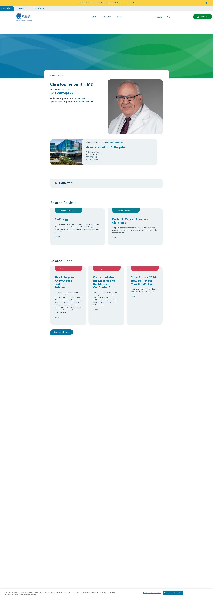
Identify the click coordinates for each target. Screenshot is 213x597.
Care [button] (94, 16)
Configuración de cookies (152, 593)
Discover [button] (107, 16)
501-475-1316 (81, 98)
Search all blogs (61, 332)
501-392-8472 (62, 93)
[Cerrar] (209, 592)
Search (160, 16)
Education (67, 183)
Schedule (204, 16)
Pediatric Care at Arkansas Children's (130, 221)
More (57, 236)
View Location (91, 159)
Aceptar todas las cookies (173, 593)
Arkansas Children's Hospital (106, 147)
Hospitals (5, 8)
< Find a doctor (57, 76)
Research (22, 8)
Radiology (62, 219)
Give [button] (119, 16)
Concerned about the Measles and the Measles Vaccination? (105, 282)
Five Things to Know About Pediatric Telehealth (64, 282)
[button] (206, 3)
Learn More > (129, 3)
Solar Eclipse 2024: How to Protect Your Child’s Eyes (144, 281)
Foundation (39, 8)
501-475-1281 (85, 101)
